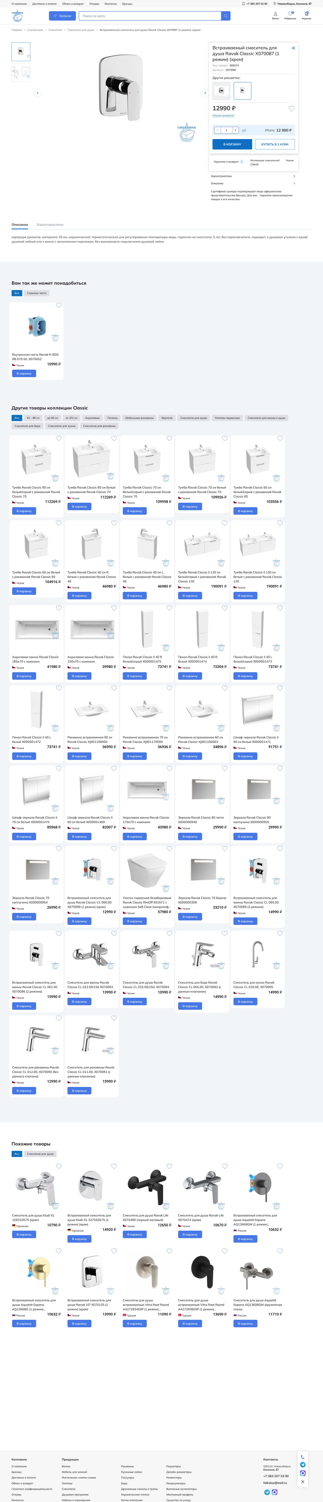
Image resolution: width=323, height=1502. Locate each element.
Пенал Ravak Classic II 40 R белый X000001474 (197, 659)
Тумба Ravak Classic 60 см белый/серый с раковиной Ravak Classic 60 (257, 492)
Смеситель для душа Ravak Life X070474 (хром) (201, 1217)
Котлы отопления (132, 1500)
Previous (37, 93)
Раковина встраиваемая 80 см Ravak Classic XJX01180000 (89, 739)
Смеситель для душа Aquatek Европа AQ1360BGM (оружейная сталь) (257, 1304)
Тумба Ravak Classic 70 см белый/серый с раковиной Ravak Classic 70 (147, 492)
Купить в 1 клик (275, 144)
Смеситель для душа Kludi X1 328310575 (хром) (33, 1217)
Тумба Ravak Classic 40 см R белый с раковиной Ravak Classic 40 (91, 576)
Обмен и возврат (73, 3)
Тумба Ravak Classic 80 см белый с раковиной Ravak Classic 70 (91, 490)
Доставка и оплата (44, 3)
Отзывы (94, 3)
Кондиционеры (175, 1483)
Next (205, 93)
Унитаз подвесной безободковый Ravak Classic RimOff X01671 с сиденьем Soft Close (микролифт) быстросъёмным (147, 902)
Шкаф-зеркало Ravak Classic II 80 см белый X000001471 (256, 739)
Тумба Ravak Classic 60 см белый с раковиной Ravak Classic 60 (36, 574)
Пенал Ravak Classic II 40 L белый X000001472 (31, 739)
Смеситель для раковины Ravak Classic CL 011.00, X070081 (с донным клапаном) (90, 1071)
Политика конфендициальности (32, 1489)
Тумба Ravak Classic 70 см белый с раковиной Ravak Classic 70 (202, 490)
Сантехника (35, 30)
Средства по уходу (178, 1500)
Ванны (66, 1466)
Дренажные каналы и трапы (139, 1489)
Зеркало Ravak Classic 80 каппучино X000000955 (252, 820)
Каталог (65, 16)
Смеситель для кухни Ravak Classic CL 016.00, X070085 (253, 985)
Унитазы (67, 1483)
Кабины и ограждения (76, 1500)
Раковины (127, 1466)
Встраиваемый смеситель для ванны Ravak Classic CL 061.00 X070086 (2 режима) (34, 987)
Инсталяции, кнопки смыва (79, 1477)
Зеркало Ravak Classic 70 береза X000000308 (202, 900)
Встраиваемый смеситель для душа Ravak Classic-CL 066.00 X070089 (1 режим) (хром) (89, 902)
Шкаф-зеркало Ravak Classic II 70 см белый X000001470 (34, 820)
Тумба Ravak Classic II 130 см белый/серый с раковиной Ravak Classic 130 (202, 576)
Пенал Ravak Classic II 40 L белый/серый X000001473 (252, 659)
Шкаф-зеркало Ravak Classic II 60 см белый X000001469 (90, 820)
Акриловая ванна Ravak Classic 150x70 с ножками (90, 659)
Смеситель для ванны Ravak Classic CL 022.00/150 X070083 (90, 985)
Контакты (111, 3)
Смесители (55, 30)
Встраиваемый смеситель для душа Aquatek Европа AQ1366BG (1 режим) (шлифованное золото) (34, 1304)
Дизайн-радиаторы (178, 1472)
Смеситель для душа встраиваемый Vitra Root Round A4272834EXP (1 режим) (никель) (146, 1304)
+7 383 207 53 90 (276, 1476)
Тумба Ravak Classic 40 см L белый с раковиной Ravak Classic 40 (147, 576)
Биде (124, 1483)
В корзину (232, 144)
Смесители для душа (81, 30)
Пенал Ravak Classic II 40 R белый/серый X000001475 (142, 659)
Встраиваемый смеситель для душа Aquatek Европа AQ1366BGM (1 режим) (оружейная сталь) (255, 1220)
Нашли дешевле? (223, 115)
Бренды (127, 3)
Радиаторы (173, 1466)
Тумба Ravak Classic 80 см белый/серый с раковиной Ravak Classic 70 (36, 492)
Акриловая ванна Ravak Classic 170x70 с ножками (146, 820)
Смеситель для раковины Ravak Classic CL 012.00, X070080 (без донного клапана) (35, 1071)
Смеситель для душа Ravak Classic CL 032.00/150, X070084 (146, 985)
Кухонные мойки (131, 1472)
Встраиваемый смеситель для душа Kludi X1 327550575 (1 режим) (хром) (89, 1219)
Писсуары (127, 1477)
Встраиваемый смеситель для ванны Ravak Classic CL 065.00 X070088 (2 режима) (256, 902)
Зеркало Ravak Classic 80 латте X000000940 (201, 820)
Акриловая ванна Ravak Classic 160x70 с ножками (35, 659)
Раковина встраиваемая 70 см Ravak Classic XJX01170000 (145, 739)
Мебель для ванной (74, 1472)
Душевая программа (75, 1494)
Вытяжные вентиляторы (181, 1489)
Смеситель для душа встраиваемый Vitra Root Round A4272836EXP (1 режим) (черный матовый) (201, 1304)
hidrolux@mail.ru (275, 1483)
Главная (17, 30)
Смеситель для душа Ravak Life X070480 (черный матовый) (145, 1217)
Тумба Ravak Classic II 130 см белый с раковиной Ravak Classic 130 (257, 576)
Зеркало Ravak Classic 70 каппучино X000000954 (30, 900)
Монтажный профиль (179, 1494)
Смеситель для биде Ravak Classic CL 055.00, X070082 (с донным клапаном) (199, 987)
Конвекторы (174, 1477)
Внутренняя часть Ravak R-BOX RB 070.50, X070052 (35, 357)
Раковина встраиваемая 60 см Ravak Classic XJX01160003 (200, 739)
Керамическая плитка (135, 1494)
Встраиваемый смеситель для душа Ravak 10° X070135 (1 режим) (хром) (89, 1304)
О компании (19, 3)
